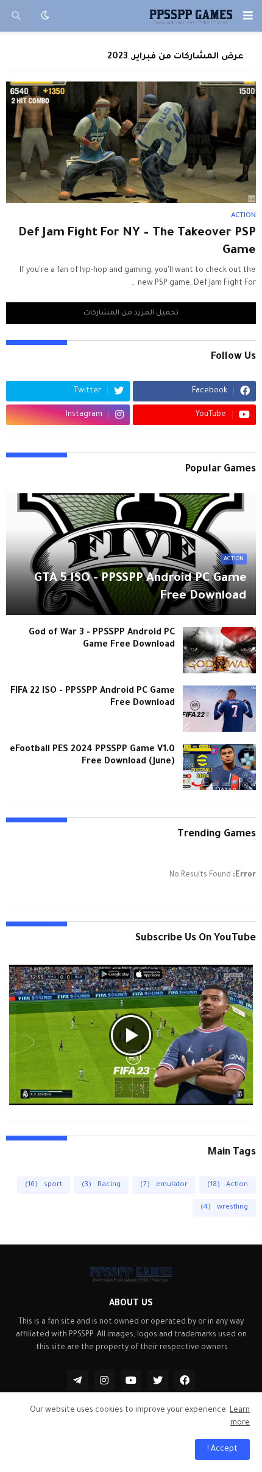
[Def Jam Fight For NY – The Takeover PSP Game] (131, 142)
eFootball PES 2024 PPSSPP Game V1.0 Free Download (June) (92, 756)
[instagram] (104, 1380)
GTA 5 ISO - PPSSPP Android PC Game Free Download (140, 587)
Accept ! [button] (222, 1449)
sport (43, 1185)
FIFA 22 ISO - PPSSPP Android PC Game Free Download (92, 698)
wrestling (224, 1208)
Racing (101, 1185)
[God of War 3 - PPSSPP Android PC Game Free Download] (219, 650)
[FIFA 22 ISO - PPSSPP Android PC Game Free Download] (219, 709)
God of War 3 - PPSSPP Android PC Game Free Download (102, 639)
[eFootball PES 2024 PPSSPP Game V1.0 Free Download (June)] (219, 767)
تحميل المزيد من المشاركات (131, 314)
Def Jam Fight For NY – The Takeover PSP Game (137, 242)
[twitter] (157, 1380)
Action (227, 1185)
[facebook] (184, 1380)
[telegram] (77, 1380)
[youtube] (131, 1380)
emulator (164, 1185)
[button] (248, 15)
